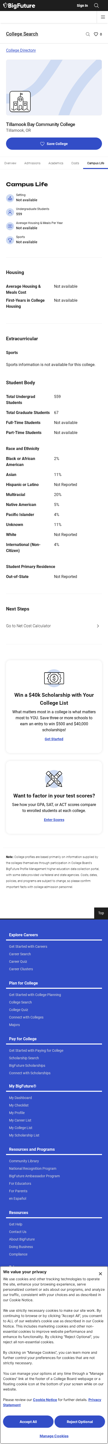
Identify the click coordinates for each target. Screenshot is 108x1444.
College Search (22, 34)
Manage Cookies (54, 1436)
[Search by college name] (88, 34)
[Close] (100, 1273)
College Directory (21, 50)
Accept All (28, 1422)
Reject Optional (80, 1422)
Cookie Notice (45, 1400)
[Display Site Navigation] (103, 17)
